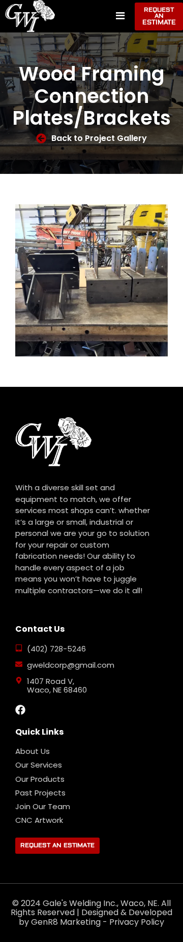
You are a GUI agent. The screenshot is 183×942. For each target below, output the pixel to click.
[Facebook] (20, 710)
